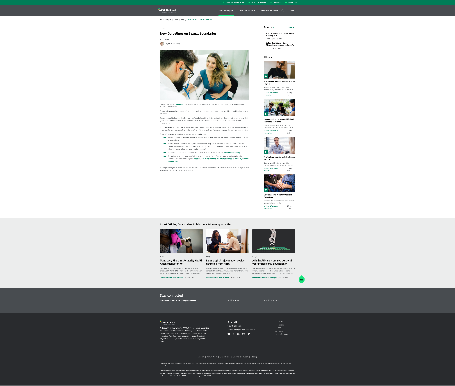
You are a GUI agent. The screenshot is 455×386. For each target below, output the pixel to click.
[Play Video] (279, 69)
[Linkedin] (238, 334)
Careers (278, 328)
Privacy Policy (212, 357)
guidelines (180, 104)
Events (268, 27)
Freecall (235, 2)
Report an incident (258, 2)
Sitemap (254, 357)
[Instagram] (243, 334)
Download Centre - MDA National (180, 376)
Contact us (292, 2)
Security (201, 357)
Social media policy (232, 152)
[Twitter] (249, 334)
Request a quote (282, 334)
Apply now (279, 331)
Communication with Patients (171, 278)
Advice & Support (226, 10)
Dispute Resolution (240, 357)
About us (279, 322)
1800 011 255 (235, 325)
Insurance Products (269, 10)
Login (292, 10)
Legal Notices (225, 357)
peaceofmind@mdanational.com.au (241, 329)
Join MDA (277, 2)
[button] (226, 10)
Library (176, 20)
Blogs (182, 20)
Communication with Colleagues (264, 278)
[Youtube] (229, 334)
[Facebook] (233, 334)
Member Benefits (247, 10)
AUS (290, 27)
